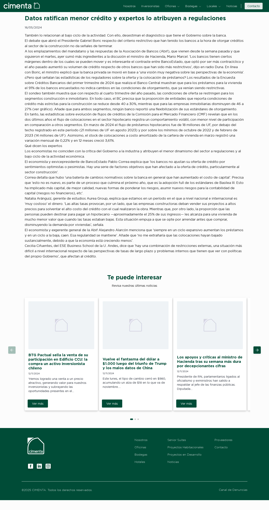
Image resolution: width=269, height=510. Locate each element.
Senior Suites (176, 440)
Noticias (231, 6)
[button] (257, 350)
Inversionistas (150, 6)
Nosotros (129, 6)
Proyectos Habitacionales (185, 447)
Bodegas (191, 6)
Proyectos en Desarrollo (184, 454)
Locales (212, 6)
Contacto (253, 6)
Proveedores (223, 440)
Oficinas (170, 6)
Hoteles (139, 462)
